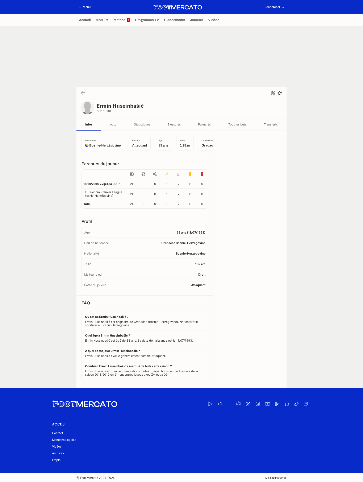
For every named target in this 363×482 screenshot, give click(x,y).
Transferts (271, 124)
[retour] (83, 93)
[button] (84, 6)
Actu (113, 124)
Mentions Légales (64, 439)
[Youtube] (267, 404)
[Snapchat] (287, 404)
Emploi (56, 460)
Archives (58, 453)
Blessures (174, 124)
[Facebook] (238, 404)
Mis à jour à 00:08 (276, 477)
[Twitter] (248, 404)
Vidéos (56, 446)
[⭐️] (279, 93)
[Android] (210, 404)
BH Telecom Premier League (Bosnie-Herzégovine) (102, 193)
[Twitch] (306, 404)
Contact (57, 433)
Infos (89, 124)
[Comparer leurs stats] (273, 93)
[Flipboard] (277, 404)
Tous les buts (237, 124)
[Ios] (220, 404)
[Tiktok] (296, 404)
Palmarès (204, 124)
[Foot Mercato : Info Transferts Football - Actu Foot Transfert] (177, 6)
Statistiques (142, 124)
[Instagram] (258, 404)
